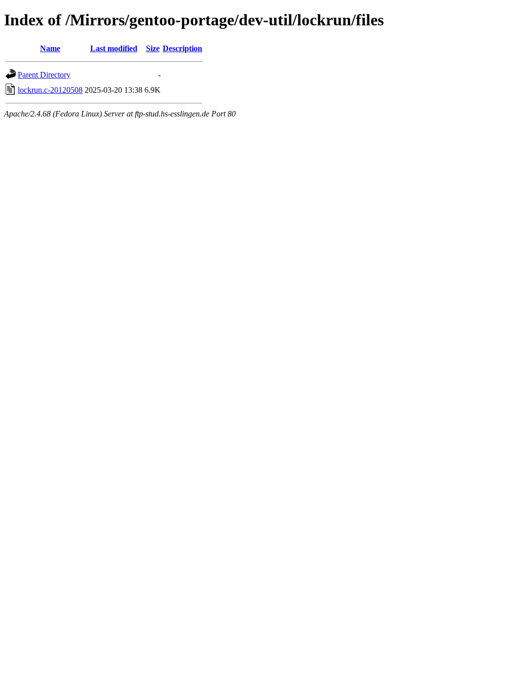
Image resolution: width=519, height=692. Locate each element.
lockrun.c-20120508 (50, 90)
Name (50, 48)
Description (182, 48)
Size (153, 48)
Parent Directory (44, 74)
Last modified (113, 48)
